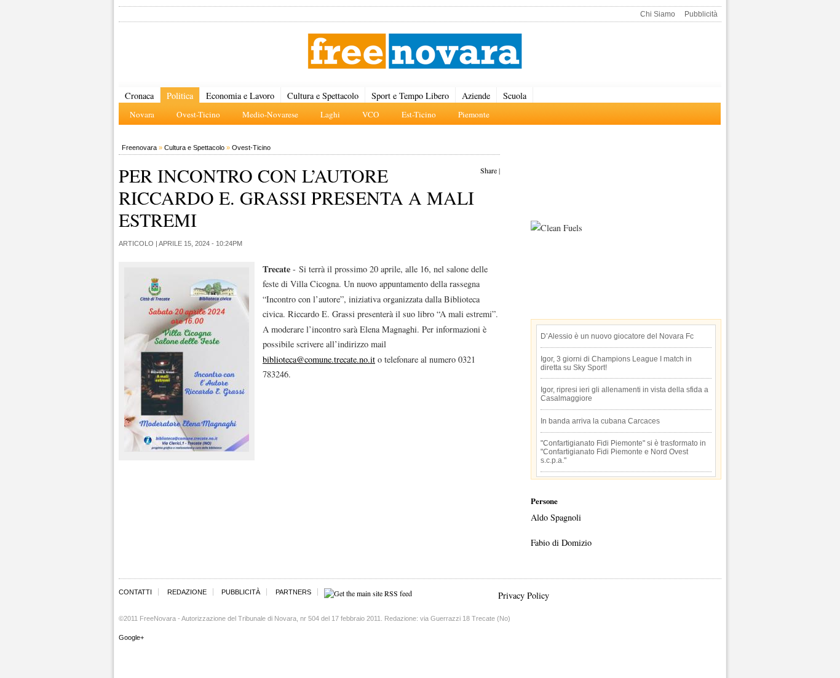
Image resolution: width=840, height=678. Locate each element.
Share (488, 170)
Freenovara (139, 147)
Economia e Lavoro (240, 95)
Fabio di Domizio (561, 542)
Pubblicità (701, 14)
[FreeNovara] (415, 52)
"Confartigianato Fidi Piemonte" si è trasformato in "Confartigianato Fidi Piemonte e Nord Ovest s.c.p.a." (623, 452)
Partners (293, 592)
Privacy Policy (523, 595)
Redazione (187, 592)
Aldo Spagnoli (556, 517)
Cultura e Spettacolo (323, 95)
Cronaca (139, 95)
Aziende (476, 95)
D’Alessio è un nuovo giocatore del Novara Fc (617, 336)
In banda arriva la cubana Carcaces (600, 421)
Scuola (514, 95)
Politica (180, 95)
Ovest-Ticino (251, 147)
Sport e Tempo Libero (410, 95)
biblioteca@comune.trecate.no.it (319, 359)
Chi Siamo (657, 14)
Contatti (135, 592)
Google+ (131, 637)
